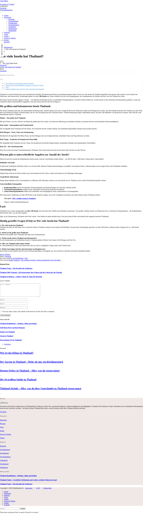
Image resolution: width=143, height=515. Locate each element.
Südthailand (12, 30)
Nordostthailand (13, 25)
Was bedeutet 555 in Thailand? (11, 340)
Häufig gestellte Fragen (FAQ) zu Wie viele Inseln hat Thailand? (25, 89)
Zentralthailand (13, 21)
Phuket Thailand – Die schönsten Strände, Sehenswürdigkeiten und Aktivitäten (34, 260)
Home (6, 15)
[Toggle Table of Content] (1, 80)
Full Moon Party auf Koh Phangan (12, 328)
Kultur (6, 36)
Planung (7, 32)
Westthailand (12, 29)
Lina (7, 63)
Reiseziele (7, 17)
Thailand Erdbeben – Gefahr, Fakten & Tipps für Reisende (21, 277)
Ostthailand (12, 27)
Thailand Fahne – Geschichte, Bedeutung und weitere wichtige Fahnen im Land (28, 480)
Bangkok (11, 19)
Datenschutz (47, 488)
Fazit (7, 87)
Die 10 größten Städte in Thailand (18, 379)
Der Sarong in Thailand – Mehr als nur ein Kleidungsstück (31, 361)
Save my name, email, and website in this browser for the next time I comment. (29, 311)
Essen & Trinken (10, 38)
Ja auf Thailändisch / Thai (19, 258)
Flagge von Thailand (7, 332)
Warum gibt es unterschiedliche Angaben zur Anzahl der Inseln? (25, 85)
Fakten (6, 40)
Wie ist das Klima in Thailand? (16, 353)
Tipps (6, 34)
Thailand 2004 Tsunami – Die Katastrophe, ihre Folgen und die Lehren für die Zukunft (31, 272)
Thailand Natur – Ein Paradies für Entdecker (16, 268)
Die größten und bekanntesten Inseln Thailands (19, 83)
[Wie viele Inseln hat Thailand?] (10, 103)
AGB (38, 488)
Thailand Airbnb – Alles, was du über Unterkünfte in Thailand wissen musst (40, 388)
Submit (23, 508)
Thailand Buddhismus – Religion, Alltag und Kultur (18, 323)
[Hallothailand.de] (6, 10)
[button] (2, 49)
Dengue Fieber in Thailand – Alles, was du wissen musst (30, 370)
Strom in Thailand (6, 336)
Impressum (28, 488)
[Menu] (0, 12)
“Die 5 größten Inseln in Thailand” (24, 198)
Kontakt (7, 42)
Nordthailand (12, 23)
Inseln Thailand (5, 254)
